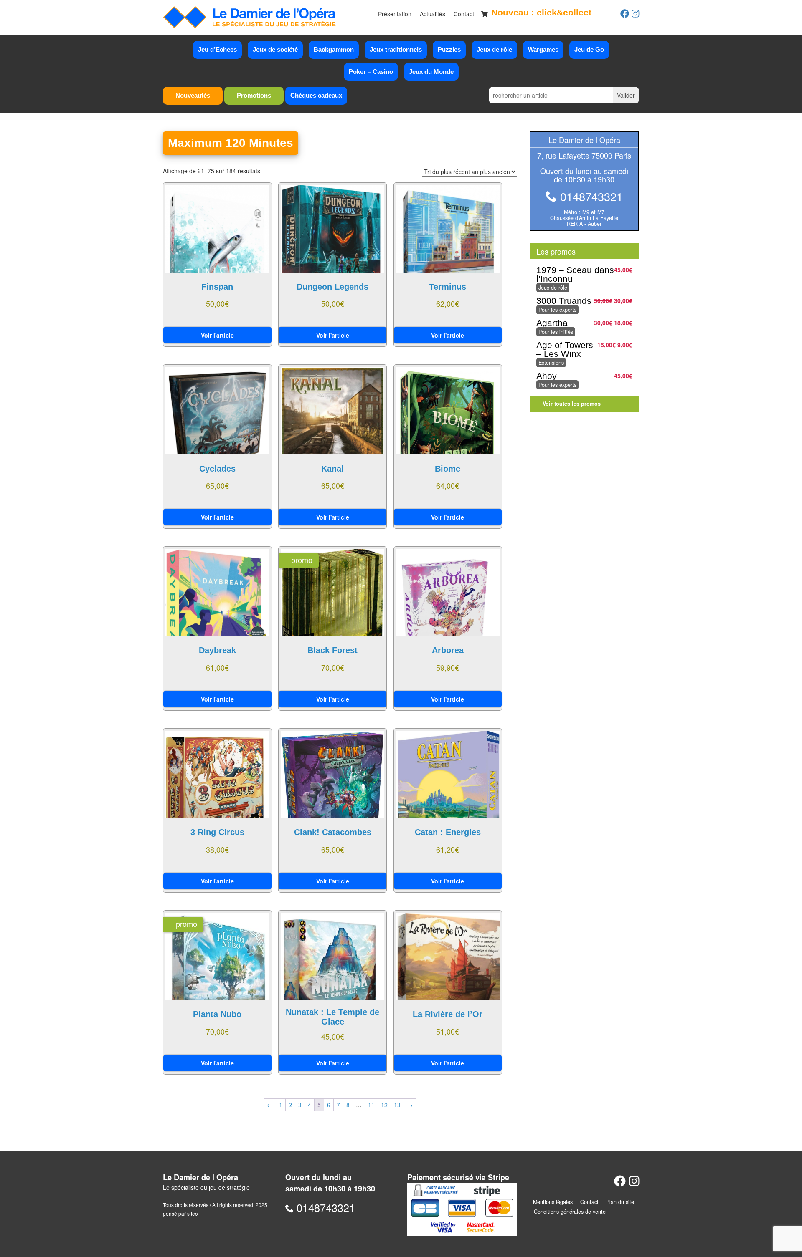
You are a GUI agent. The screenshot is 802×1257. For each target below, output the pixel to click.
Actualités (432, 14)
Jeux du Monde (431, 71)
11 (371, 1105)
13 (397, 1105)
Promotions (254, 95)
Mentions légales (553, 1202)
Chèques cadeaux (316, 95)
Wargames (543, 49)
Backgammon (334, 49)
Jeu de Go (589, 49)
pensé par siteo (180, 1213)
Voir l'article (217, 335)
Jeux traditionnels (396, 49)
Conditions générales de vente (570, 1211)
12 (384, 1105)
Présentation (394, 14)
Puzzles (449, 49)
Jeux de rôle (494, 49)
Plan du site (620, 1202)
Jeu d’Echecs (217, 49)
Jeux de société (275, 49)
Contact (464, 14)
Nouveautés (192, 95)
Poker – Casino (371, 71)
